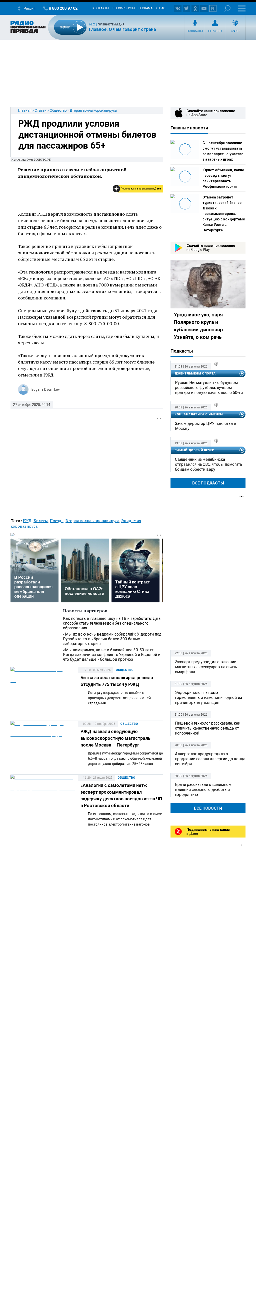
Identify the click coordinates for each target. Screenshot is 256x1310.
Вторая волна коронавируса (93, 110)
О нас (160, 8)
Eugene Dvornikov (46, 389)
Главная (25, 110)
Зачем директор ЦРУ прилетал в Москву (205, 426)
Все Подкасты (208, 483)
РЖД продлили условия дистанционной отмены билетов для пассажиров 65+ (87, 134)
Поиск (227, 8)
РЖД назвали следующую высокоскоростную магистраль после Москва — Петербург (115, 738)
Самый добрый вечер (194, 450)
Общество (58, 110)
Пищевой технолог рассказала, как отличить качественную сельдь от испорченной (207, 728)
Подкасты (195, 31)
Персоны (215, 31)
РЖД (27, 520)
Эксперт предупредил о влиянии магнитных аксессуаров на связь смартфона (206, 666)
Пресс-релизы (123, 8)
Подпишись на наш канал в (141, 188)
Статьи (40, 110)
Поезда (57, 520)
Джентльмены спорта (195, 373)
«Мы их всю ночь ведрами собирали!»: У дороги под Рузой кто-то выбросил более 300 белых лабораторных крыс (112, 639)
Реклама (145, 8)
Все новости (208, 808)
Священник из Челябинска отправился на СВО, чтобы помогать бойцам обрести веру (208, 464)
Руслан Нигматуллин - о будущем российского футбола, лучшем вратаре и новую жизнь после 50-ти (209, 387)
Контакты (100, 8)
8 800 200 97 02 (63, 8)
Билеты (41, 520)
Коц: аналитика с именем (198, 414)
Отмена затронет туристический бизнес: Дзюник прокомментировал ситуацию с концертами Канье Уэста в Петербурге (223, 213)
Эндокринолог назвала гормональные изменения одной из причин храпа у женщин (208, 697)
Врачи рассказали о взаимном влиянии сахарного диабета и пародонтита (203, 789)
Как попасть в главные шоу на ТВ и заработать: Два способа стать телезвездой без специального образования (111, 623)
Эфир (235, 31)
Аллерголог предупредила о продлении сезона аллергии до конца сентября (210, 758)
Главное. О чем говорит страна (122, 29)
